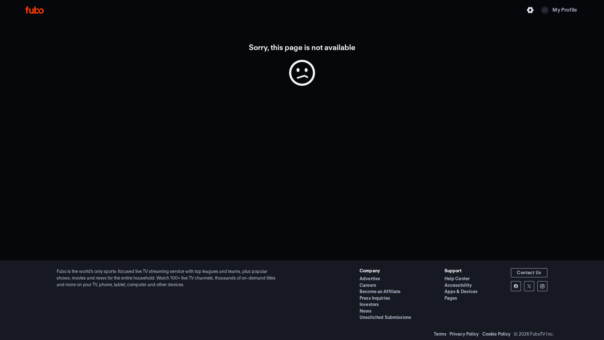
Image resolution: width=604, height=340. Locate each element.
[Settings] (530, 10)
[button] (529, 273)
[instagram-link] (542, 286)
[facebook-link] (516, 286)
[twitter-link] (529, 286)
